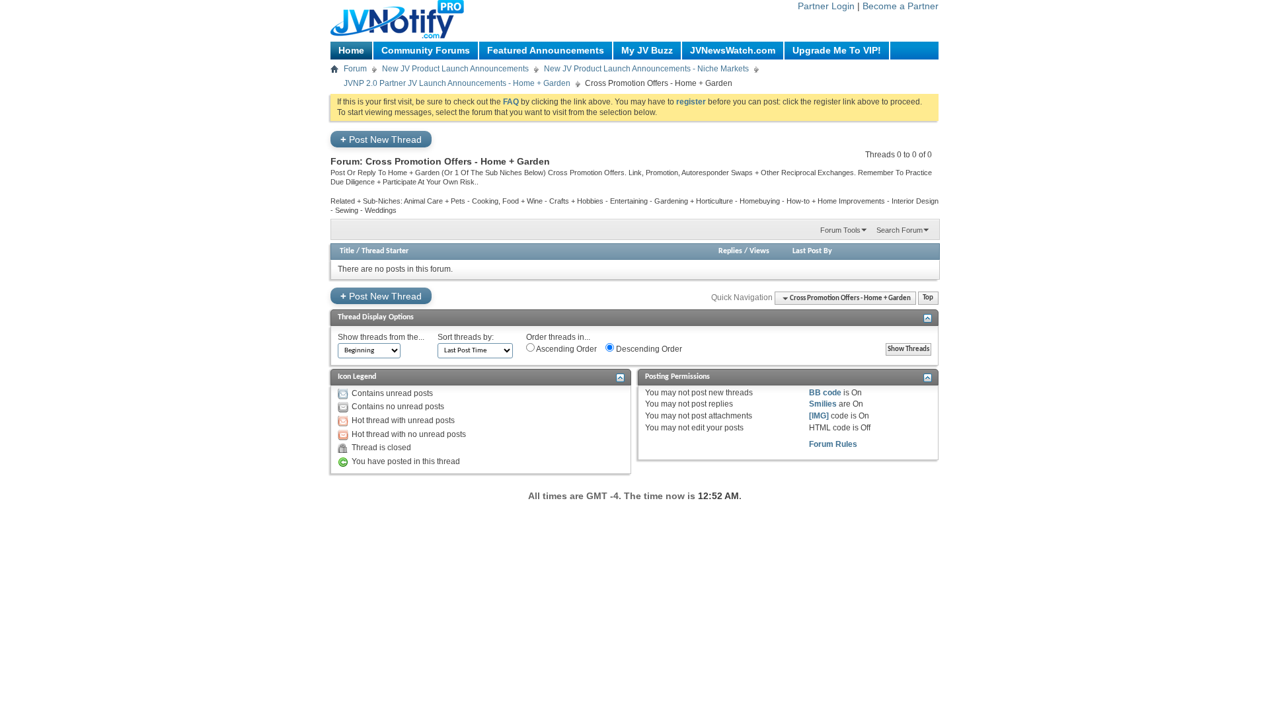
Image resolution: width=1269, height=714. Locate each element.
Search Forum (899, 230)
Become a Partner (901, 6)
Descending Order (648, 349)
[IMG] (819, 415)
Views (759, 251)
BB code (825, 392)
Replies (730, 251)
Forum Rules (833, 444)
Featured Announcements (545, 50)
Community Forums (425, 50)
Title (347, 251)
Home (351, 50)
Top (928, 298)
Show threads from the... (381, 337)
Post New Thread (381, 139)
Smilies (823, 404)
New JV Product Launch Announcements (455, 68)
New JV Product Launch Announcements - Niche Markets (646, 68)
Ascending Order (566, 349)
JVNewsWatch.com (732, 50)
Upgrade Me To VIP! (836, 50)
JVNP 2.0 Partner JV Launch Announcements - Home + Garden (457, 83)
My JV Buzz (647, 50)
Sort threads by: (466, 337)
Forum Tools (840, 230)
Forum (355, 68)
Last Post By (812, 251)
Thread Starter (385, 251)
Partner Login (826, 6)
